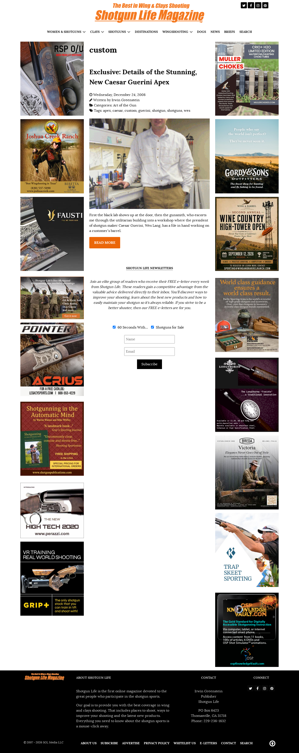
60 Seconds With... (132, 327)
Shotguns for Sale (169, 327)
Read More (104, 242)
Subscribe (149, 364)
